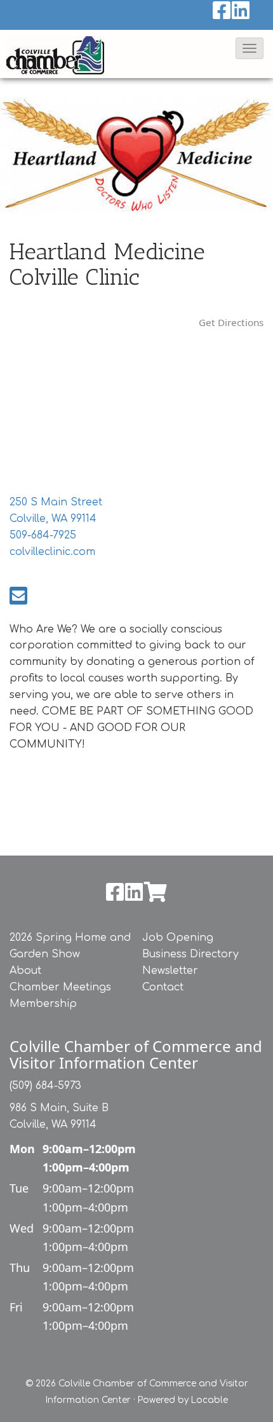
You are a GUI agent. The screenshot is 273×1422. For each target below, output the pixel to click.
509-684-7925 (43, 535)
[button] (249, 48)
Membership (43, 1003)
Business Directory (190, 954)
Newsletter (170, 970)
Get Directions (231, 322)
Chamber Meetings (60, 987)
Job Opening (177, 937)
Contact (162, 987)
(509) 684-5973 (45, 1085)
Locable (209, 1400)
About (25, 970)
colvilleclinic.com (52, 551)
